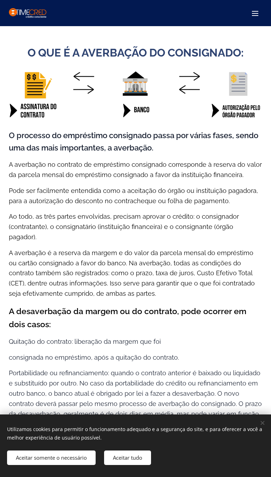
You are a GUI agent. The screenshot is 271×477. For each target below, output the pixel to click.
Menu (255, 13)
